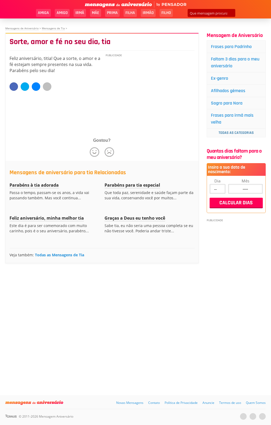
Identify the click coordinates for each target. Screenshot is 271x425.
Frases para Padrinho (231, 47)
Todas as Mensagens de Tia (59, 254)
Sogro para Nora (226, 103)
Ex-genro (219, 78)
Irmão (148, 13)
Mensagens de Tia (53, 28)
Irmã (79, 13)
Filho (166, 13)
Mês (245, 180)
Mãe (95, 13)
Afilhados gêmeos (228, 91)
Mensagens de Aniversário (22, 28)
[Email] (47, 86)
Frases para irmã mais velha (232, 118)
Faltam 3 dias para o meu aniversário (235, 62)
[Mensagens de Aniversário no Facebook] (253, 416)
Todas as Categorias (236, 132)
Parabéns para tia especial (132, 185)
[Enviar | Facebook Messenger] (36, 86)
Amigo (62, 13)
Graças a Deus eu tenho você (135, 218)
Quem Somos (256, 402)
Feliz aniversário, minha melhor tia (47, 218)
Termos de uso (230, 402)
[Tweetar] (25, 86)
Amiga (43, 13)
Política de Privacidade (181, 402)
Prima (112, 13)
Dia (217, 180)
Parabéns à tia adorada (34, 185)
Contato (154, 402)
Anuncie (208, 402)
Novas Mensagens (129, 402)
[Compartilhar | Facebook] (14, 86)
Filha (130, 13)
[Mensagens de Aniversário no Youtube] (243, 416)
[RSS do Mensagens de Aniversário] (262, 416)
